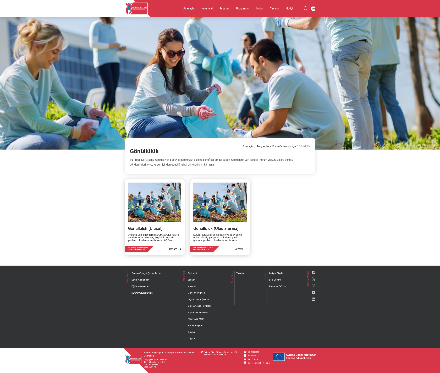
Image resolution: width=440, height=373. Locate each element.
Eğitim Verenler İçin (140, 286)
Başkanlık (192, 273)
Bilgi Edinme (275, 279)
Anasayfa (189, 8)
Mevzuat (192, 286)
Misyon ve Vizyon (196, 293)
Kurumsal (207, 8)
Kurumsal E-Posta (278, 286)
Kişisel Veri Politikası (198, 312)
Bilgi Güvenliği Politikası (199, 306)
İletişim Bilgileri (276, 273)
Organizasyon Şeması (198, 299)
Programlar (242, 8)
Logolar (191, 338)
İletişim (290, 8)
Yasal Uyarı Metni (196, 319)
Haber (259, 8)
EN (313, 9)
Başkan (191, 279)
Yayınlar (274, 8)
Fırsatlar (224, 8)
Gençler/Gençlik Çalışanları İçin (146, 273)
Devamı (173, 249)
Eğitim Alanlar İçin (140, 279)
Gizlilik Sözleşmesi (151, 364)
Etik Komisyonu (195, 325)
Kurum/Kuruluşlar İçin (284, 146)
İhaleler (191, 332)
